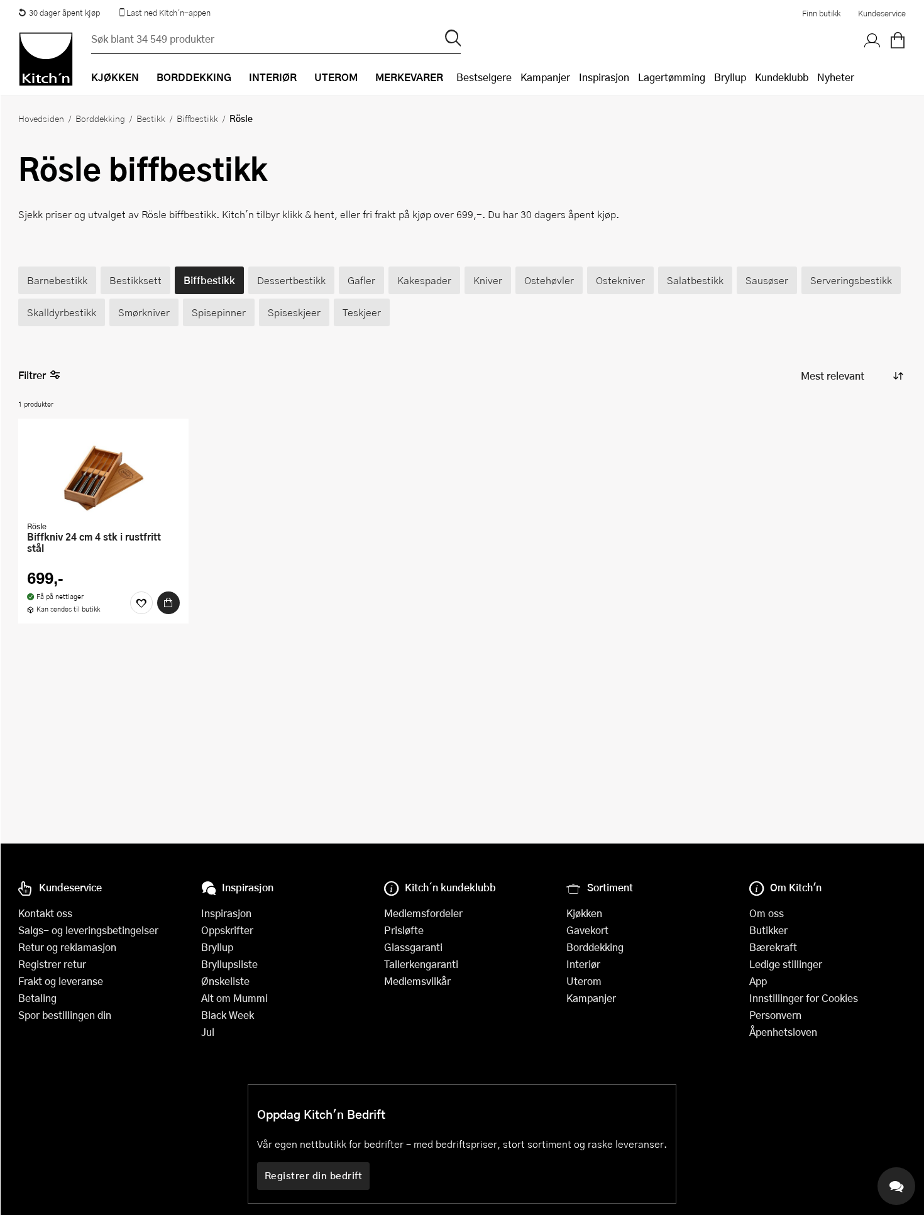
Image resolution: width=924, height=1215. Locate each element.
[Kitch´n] (45, 59)
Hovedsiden (41, 118)
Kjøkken (584, 913)
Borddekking (100, 118)
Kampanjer (545, 77)
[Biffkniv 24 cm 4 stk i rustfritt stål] (103, 471)
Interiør (583, 964)
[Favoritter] (141, 602)
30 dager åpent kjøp (64, 12)
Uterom (584, 981)
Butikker (768, 930)
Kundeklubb (781, 77)
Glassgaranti (413, 947)
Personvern (775, 1015)
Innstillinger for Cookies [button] (803, 998)
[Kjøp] (168, 602)
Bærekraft (773, 947)
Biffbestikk (197, 118)
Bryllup (730, 77)
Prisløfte (404, 930)
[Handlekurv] (897, 40)
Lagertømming (671, 77)
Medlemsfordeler (423, 913)
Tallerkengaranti (421, 964)
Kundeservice (882, 13)
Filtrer (32, 375)
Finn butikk (821, 13)
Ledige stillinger (785, 964)
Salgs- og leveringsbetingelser (88, 930)
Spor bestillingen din (64, 1015)
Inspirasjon (604, 77)
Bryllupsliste (229, 964)
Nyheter (835, 77)
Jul (207, 1032)
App (758, 981)
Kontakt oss (45, 913)
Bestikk (150, 118)
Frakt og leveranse (60, 981)
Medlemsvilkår (417, 981)
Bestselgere (484, 77)
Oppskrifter (227, 930)
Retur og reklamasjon (67, 947)
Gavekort (587, 930)
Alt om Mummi (234, 998)
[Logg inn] (872, 40)
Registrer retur (52, 964)
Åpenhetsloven (783, 1032)
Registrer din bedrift (314, 1175)
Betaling (37, 998)
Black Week (227, 1015)
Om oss (766, 913)
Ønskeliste (225, 981)
